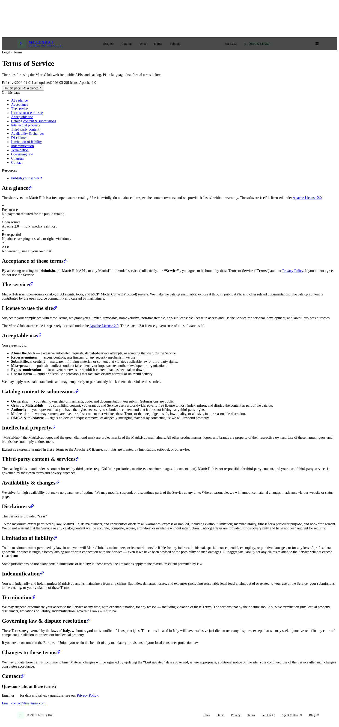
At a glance (19, 100)
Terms (251, 715)
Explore (108, 43)
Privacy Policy (292, 271)
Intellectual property (25, 125)
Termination (20, 150)
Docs (143, 43)
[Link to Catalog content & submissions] (76, 391)
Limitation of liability (26, 142)
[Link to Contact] (23, 676)
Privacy (236, 715)
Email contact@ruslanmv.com (23, 703)
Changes (17, 158)
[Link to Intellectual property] (53, 428)
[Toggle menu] (317, 43)
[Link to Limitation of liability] (55, 538)
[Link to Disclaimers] (32, 506)
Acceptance (19, 104)
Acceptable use (22, 117)
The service (19, 109)
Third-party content (25, 129)
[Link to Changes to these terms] (58, 652)
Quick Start (259, 43)
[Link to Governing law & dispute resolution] (88, 621)
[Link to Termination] (33, 597)
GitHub (266, 715)
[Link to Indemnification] (42, 574)
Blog (312, 715)
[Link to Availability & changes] (57, 483)
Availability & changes (27, 133)
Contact (16, 162)
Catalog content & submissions (33, 121)
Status (158, 43)
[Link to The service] (31, 284)
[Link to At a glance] (30, 188)
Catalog (127, 43)
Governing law (22, 154)
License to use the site (27, 113)
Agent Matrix (290, 715)
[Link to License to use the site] (55, 308)
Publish (175, 43)
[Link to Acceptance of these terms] (65, 261)
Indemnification (22, 146)
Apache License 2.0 (307, 198)
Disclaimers (19, 138)
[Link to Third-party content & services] (77, 459)
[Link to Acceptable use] (39, 336)
